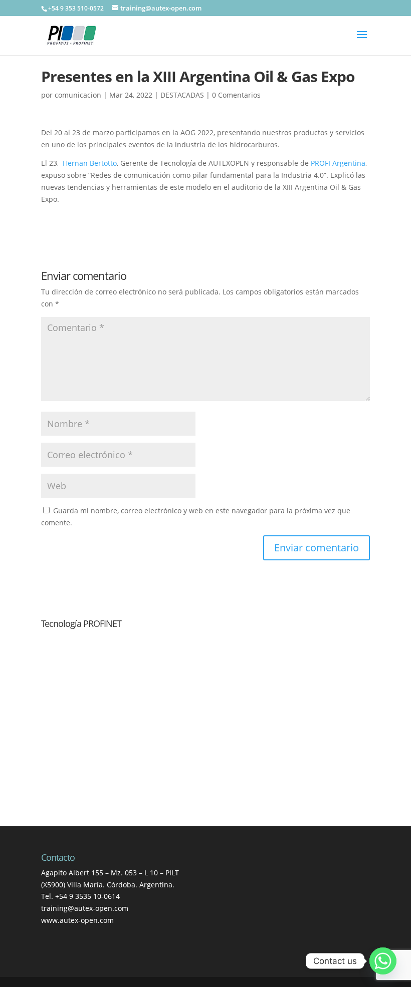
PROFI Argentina (338, 163)
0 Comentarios (236, 95)
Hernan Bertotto (90, 163)
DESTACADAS (182, 95)
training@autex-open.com (84, 908)
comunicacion (78, 95)
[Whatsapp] (382, 960)
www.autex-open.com (77, 920)
